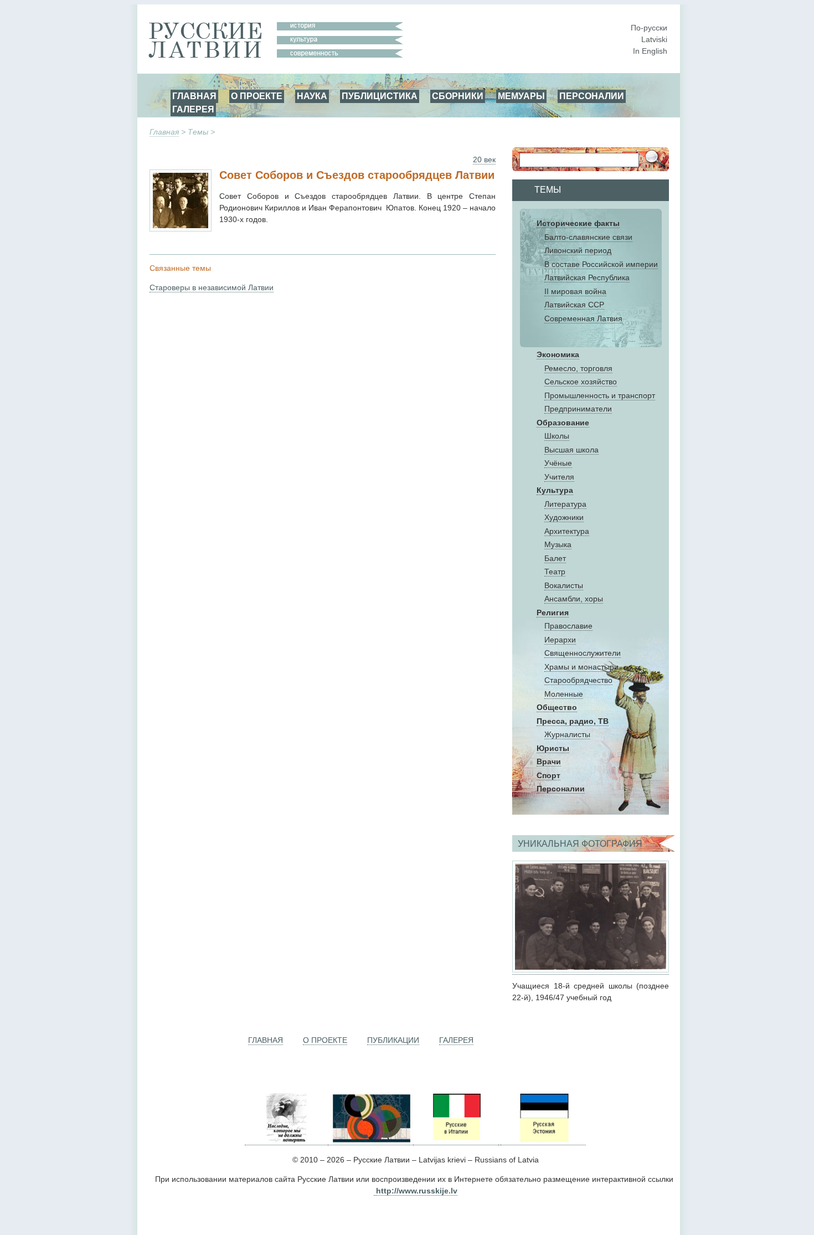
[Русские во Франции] (499, 1140)
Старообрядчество (578, 680)
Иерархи (560, 639)
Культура (555, 490)
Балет (555, 558)
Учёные (558, 463)
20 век (484, 159)
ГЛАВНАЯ (194, 96)
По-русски (649, 27)
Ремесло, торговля (578, 368)
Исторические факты (578, 223)
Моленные (563, 693)
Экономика (558, 354)
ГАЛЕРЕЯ (193, 109)
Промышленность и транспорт (599, 395)
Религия (553, 612)
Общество (557, 707)
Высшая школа (571, 449)
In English (650, 51)
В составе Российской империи (601, 264)
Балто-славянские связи (588, 237)
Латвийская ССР (574, 304)
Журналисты (567, 734)
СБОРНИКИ (457, 96)
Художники (564, 517)
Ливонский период (577, 250)
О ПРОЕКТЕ (256, 96)
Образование (563, 422)
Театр (554, 571)
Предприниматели (578, 408)
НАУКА (312, 96)
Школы (556, 435)
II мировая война (575, 291)
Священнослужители (582, 653)
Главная (164, 131)
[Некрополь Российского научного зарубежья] (286, 1140)
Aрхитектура (566, 531)
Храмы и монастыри (581, 666)
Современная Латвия (583, 318)
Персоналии (561, 788)
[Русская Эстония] (543, 1140)
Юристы (553, 748)
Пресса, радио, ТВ (573, 721)
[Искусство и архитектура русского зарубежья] (370, 1140)
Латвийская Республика (587, 277)
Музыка (557, 544)
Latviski (654, 39)
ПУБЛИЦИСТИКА (380, 96)
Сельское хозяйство (580, 381)
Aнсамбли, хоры (573, 598)
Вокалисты (563, 585)
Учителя (559, 476)
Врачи (549, 761)
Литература (565, 504)
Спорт (548, 775)
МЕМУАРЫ (521, 96)
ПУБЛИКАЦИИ (393, 1040)
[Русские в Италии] (455, 1140)
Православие (568, 625)
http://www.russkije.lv (416, 1190)
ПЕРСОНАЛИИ (591, 96)
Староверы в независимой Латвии (212, 287)
